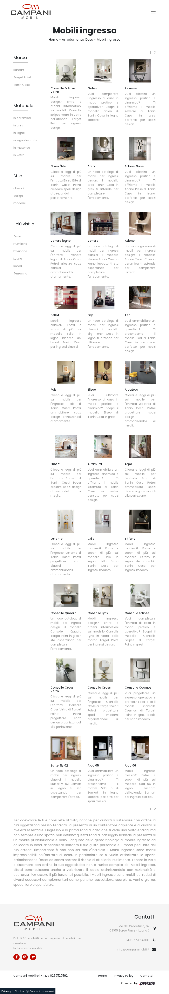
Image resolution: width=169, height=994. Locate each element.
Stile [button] (17, 176)
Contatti (146, 976)
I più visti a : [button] (24, 224)
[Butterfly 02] (65, 748)
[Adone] (140, 223)
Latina (17, 259)
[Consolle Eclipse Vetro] (65, 70)
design (18, 196)
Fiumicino (20, 244)
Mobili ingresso (108, 39)
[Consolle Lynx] (103, 595)
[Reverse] (140, 70)
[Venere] (103, 223)
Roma (17, 266)
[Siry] (103, 297)
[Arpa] (140, 446)
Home (53, 39)
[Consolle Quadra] (65, 595)
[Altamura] (103, 446)
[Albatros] (140, 372)
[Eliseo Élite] (65, 148)
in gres (18, 125)
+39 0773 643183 (137, 940)
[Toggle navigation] (153, 11)
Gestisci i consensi (41, 991)
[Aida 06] (140, 748)
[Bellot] (65, 297)
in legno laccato (25, 140)
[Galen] (103, 70)
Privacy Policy (123, 976)
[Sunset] (65, 446)
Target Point (22, 77)
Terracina (20, 273)
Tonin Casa (21, 85)
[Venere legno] (65, 223)
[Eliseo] (103, 372)
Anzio (17, 236)
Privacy (6, 991)
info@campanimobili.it (133, 949)
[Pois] (65, 372)
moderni (19, 203)
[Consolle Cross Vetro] (65, 670)
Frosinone (20, 251)
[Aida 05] (103, 748)
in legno (19, 133)
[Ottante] (65, 521)
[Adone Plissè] (140, 148)
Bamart (18, 70)
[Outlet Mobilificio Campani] (33, 957)
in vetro (18, 155)
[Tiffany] (140, 521)
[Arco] (103, 148)
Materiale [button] (23, 105)
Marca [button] (20, 57)
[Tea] (140, 297)
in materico (21, 148)
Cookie (19, 991)
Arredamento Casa (77, 39)
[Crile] (103, 521)
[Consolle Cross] (103, 670)
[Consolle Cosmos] (140, 670)
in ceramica (22, 118)
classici (18, 188)
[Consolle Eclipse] (140, 595)
